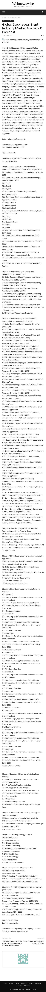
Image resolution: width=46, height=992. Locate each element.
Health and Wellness (14, 17)
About (5, 983)
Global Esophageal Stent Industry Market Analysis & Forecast (22, 28)
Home (4, 17)
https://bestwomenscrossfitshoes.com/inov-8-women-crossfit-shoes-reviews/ (12, 943)
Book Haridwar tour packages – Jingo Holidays (33, 942)
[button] (3, 12)
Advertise (19, 986)
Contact (17, 983)
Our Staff (30, 983)
